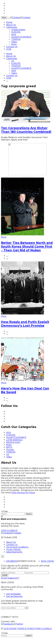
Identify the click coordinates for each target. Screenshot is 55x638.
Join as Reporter (14, 596)
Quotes (10, 449)
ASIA (13, 34)
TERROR (15, 39)
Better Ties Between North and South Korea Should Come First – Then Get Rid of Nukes (27, 246)
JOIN (8, 49)
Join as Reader (13, 594)
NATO (9, 447)
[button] (7, 624)
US (12, 61)
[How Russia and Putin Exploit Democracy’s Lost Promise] (22, 314)
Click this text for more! (23, 492)
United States (18, 29)
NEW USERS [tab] (47, 561)
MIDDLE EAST (13, 442)
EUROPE (16, 32)
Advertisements (14, 552)
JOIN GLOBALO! (9, 530)
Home (9, 22)
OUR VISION (10, 628)
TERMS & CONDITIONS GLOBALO (34, 628)
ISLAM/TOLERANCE (21, 37)
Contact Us (11, 46)
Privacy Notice (13, 549)
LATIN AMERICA (14, 440)
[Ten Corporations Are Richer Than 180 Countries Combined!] (25, 122)
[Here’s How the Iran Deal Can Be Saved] (22, 380)
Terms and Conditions (17, 547)
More (14, 44)
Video (14, 42)
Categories (11, 27)
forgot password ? (10, 578)
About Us (11, 24)
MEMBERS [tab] (11, 561)
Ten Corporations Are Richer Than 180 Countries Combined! (26, 130)
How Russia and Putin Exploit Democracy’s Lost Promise (25, 323)
